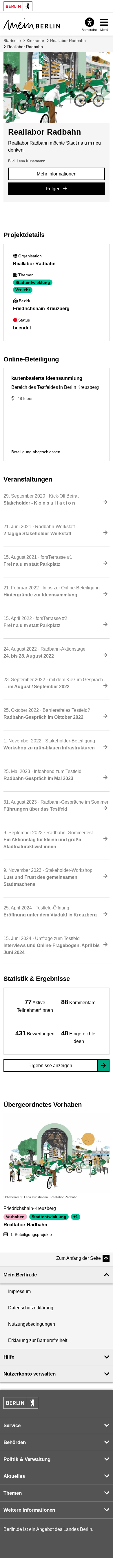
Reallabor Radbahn (68, 40)
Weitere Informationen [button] (29, 1510)
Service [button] (12, 1425)
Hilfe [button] (8, 1357)
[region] (35, 1005)
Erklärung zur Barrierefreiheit (37, 1340)
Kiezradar (35, 40)
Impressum (19, 1291)
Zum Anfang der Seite (78, 1258)
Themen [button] (12, 1493)
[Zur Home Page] (31, 24)
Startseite (12, 40)
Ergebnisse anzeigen (50, 1065)
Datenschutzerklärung (30, 1307)
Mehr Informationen (56, 173)
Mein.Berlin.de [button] (20, 1275)
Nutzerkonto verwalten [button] (29, 1374)
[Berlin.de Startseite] (20, 1403)
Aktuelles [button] (14, 1476)
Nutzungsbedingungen (31, 1324)
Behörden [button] (14, 1442)
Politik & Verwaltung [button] (26, 1459)
